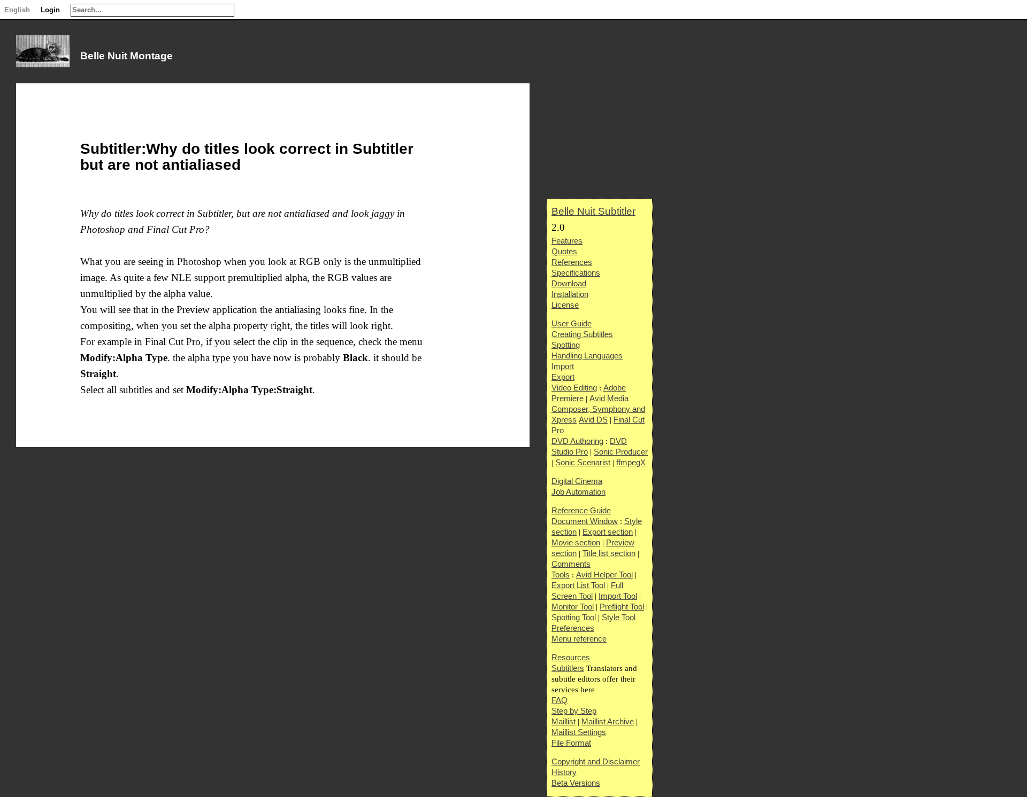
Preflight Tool (622, 606)
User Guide (571, 323)
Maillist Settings (578, 732)
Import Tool (618, 595)
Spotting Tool (573, 617)
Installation (569, 294)
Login (50, 10)
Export (562, 376)
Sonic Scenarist (582, 462)
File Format (571, 742)
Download (568, 283)
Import (562, 366)
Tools (560, 574)
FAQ (559, 700)
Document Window (584, 521)
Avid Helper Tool (604, 574)
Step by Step (573, 710)
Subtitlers (567, 668)
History (564, 772)
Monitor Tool (572, 606)
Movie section (575, 542)
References (571, 262)
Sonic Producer (621, 451)
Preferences (572, 627)
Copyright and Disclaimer (595, 761)
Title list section (609, 553)
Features (567, 240)
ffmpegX (631, 462)
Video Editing (574, 387)
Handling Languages (587, 355)
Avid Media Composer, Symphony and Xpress (598, 409)
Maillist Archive (607, 721)
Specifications (575, 272)
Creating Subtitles (582, 334)
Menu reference (579, 638)
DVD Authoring (577, 441)
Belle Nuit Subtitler (593, 211)
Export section (608, 531)
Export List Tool (578, 585)
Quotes (564, 251)
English (17, 10)
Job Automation (578, 491)
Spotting (565, 344)
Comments (571, 563)
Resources (570, 657)
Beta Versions (575, 782)
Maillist (563, 721)
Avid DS (593, 419)
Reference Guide (581, 510)
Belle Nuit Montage (126, 55)
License (565, 304)
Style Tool (618, 617)
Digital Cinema (576, 481)
